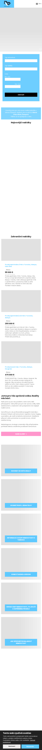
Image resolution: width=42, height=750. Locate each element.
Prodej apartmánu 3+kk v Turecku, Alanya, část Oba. (21, 265)
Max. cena (18, 84)
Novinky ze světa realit (21, 664)
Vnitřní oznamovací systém (21, 696)
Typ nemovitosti (10, 57)
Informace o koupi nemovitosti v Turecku (21, 670)
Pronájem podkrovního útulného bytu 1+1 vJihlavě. (20, 222)
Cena (6, 74)
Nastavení (11, 746)
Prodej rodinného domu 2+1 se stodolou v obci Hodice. (20, 150)
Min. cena (7, 77)
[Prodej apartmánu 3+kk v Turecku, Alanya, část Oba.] (21, 250)
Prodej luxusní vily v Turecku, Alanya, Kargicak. (18, 368)
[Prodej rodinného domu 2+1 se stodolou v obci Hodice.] (21, 134)
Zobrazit (21, 95)
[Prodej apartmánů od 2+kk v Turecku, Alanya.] (21, 301)
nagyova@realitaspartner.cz (23, 710)
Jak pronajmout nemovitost (21, 667)
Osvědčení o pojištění (21, 686)
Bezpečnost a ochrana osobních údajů (21, 693)
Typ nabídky (8, 66)
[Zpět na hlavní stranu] (7, 4)
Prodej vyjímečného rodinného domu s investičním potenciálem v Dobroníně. (19, 186)
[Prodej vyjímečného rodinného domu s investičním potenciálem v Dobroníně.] (21, 170)
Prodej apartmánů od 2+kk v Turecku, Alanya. (19, 317)
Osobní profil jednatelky (21, 680)
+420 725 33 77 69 (22, 706)
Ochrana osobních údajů (21, 683)
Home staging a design (21, 673)
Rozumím (30, 747)
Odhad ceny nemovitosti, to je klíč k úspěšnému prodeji (21, 677)
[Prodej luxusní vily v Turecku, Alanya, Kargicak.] (21, 352)
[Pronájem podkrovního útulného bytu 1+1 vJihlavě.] (21, 206)
